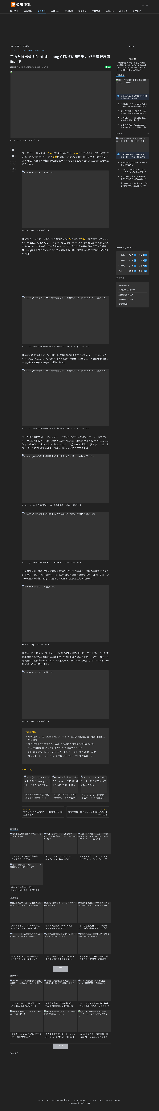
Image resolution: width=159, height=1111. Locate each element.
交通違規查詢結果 (125, 294)
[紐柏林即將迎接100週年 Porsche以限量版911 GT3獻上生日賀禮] (26, 874)
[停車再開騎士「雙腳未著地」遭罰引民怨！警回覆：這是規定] (94, 943)
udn (11, 46)
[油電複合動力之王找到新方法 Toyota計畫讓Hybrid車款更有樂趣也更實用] (60, 990)
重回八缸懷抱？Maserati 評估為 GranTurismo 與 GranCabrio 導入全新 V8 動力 (60, 857)
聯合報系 (93, 1100)
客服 (53, 1100)
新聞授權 (60, 1100)
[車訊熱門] (148, 133)
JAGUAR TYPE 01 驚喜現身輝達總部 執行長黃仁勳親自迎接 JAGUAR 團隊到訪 (25, 1004)
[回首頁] (23, 4)
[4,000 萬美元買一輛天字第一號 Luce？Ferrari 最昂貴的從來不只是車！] (94, 1021)
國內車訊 (14, 11)
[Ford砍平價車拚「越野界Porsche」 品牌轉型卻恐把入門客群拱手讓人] (65, 784)
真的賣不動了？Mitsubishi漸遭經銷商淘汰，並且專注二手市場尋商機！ (25, 927)
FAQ (48, 1100)
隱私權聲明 (83, 1100)
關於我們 (109, 1100)
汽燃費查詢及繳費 (125, 299)
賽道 (30, 50)
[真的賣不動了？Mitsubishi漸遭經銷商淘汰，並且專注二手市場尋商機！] (26, 912)
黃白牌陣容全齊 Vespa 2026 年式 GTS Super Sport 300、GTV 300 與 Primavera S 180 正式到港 (94, 857)
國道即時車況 (123, 285)
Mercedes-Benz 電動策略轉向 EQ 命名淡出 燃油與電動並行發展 (25, 957)
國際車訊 (42, 11)
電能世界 (55, 11)
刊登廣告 (42, 1100)
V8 (43, 50)
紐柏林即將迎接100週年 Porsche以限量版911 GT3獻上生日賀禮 (26, 888)
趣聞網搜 (82, 11)
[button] (147, 4)
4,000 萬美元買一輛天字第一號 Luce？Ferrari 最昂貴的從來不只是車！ (95, 1035)
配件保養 (123, 11)
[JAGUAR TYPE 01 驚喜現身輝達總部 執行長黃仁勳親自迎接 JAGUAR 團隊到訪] (26, 990)
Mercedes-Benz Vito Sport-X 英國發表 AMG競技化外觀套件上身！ (61, 756)
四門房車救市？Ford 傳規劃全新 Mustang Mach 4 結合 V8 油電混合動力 (37, 796)
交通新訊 (69, 11)
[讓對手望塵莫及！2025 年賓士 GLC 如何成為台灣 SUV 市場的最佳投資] (94, 912)
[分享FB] (13, 149)
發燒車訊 (18, 46)
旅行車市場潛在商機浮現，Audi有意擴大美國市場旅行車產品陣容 (61, 743)
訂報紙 (101, 1100)
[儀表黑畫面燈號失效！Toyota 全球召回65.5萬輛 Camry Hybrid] (60, 1021)
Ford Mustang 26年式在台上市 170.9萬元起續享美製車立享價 (93, 796)
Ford (37, 50)
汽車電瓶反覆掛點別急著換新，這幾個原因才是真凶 (25, 857)
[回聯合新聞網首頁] (13, 4)
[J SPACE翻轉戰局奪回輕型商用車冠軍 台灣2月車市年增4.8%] (60, 943)
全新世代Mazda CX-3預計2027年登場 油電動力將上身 (55, 747)
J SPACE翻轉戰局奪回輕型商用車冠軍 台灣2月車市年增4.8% (59, 957)
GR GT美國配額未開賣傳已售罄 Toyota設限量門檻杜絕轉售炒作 (95, 1004)
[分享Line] (13, 156)
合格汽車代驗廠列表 (126, 290)
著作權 (76, 1100)
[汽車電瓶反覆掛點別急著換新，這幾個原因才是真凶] (26, 843)
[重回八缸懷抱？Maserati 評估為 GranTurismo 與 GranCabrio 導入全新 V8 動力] (60, 843)
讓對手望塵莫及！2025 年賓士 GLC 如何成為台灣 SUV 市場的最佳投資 (94, 927)
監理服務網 (123, 304)
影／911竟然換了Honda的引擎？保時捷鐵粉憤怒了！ (58, 927)
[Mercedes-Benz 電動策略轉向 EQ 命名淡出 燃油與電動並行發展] (26, 943)
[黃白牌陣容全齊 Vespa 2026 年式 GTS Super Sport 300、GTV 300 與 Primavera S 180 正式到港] (94, 843)
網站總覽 (118, 1100)
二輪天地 (96, 11)
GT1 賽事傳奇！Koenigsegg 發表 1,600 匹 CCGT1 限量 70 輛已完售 (62, 751)
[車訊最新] (148, 75)
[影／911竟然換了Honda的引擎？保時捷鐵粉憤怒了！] (60, 912)
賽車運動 (137, 11)
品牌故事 (110, 11)
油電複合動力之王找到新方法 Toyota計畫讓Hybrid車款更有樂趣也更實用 (60, 1004)
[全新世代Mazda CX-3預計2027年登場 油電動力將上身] (26, 1021)
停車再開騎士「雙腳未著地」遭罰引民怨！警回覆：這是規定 (94, 957)
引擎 (23, 50)
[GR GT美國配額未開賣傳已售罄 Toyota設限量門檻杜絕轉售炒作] (94, 990)
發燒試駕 (28, 11)
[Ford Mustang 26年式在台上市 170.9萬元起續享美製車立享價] (94, 784)
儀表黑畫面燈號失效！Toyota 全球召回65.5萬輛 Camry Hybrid (60, 1035)
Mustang (14, 50)
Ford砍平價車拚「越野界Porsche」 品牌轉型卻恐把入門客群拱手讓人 (65, 796)
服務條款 (69, 1100)
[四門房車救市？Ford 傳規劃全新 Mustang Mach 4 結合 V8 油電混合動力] (37, 784)
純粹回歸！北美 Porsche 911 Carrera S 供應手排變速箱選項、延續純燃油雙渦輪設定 (66, 738)
